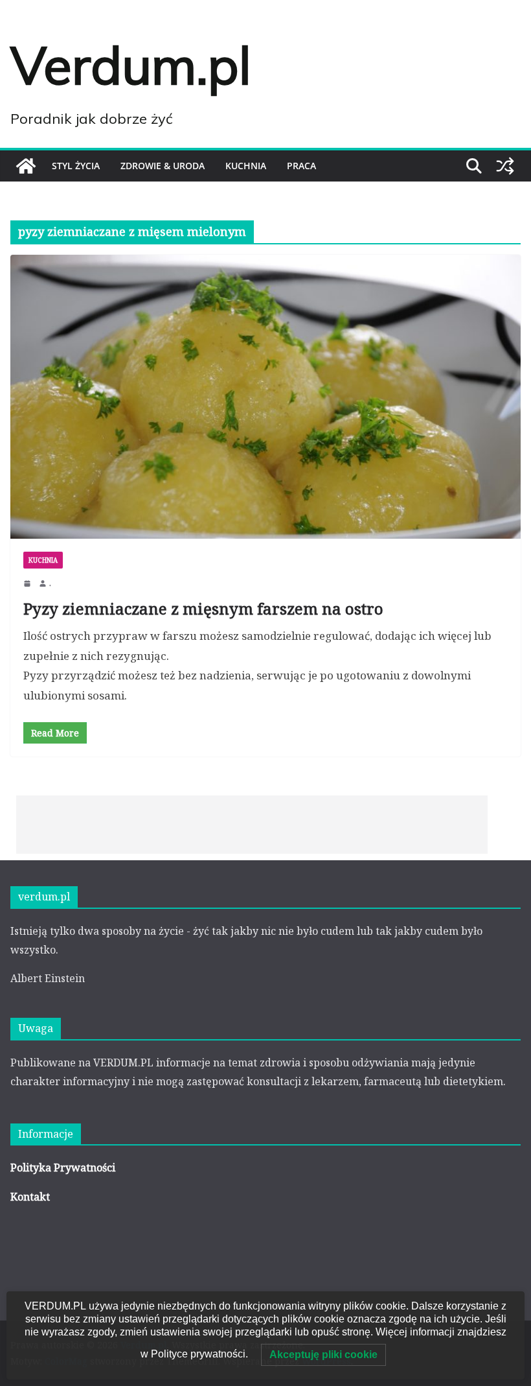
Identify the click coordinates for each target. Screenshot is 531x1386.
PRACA (301, 165)
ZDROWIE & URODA (162, 165)
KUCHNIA (245, 165)
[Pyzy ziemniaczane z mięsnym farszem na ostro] (265, 397)
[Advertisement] (252, 824)
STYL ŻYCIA (76, 165)
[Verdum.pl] (25, 166)
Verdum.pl (130, 64)
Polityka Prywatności (62, 1167)
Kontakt (30, 1197)
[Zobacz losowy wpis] (505, 166)
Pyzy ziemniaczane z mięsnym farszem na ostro (203, 608)
